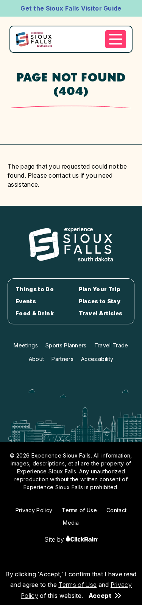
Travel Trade (111, 345)
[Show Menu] (115, 39)
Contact (116, 510)
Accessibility (97, 359)
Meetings (26, 345)
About (36, 359)
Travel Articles (101, 313)
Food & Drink (35, 313)
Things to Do (35, 289)
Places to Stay (99, 301)
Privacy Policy (34, 510)
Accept (100, 595)
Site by (55, 539)
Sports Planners (66, 345)
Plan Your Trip (99, 289)
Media (71, 522)
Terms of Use (77, 584)
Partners (62, 359)
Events (26, 301)
